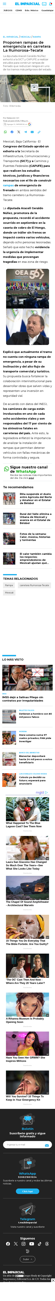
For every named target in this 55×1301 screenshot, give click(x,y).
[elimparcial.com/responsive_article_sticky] (53, 1280)
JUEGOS (8, 10)
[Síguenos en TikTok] (39, 1244)
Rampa (37, 36)
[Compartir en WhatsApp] (5, 132)
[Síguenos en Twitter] (16, 1244)
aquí (31, 477)
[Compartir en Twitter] (18, 132)
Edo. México (31, 10)
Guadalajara (48, 10)
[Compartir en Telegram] (25, 132)
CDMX (18, 10)
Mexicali (25, 36)
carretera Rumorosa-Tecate (34, 585)
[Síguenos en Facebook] (8, 1244)
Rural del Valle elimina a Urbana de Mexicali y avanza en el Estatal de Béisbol (35, 519)
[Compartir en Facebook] (12, 132)
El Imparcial (10, 36)
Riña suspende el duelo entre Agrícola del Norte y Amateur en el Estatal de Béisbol (36, 499)
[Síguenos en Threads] (47, 1244)
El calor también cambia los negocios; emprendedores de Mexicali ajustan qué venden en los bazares (36, 560)
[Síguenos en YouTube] (31, 1243)
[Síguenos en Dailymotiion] (27, 1251)
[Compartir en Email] (32, 132)
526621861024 (27, 1177)
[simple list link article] (27, 679)
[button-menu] (4, 4)
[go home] (27, 1272)
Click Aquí (27, 1191)
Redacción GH (13, 118)
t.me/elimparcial (27, 1222)
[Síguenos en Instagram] (24, 1244)
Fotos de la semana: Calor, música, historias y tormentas (35, 537)
